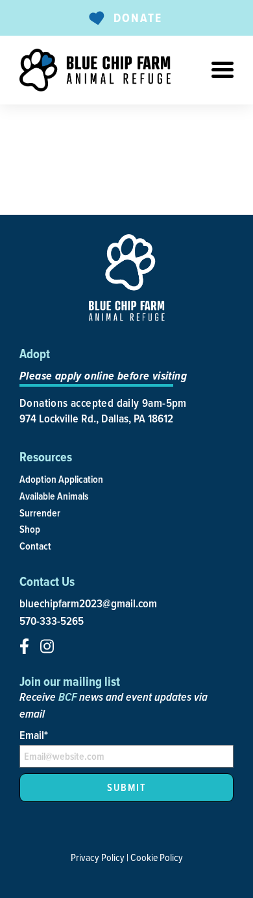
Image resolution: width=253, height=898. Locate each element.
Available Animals (53, 496)
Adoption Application (61, 479)
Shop (29, 529)
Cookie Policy (156, 857)
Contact (35, 546)
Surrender (39, 512)
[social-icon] (24, 646)
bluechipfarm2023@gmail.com (88, 603)
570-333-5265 (51, 621)
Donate (138, 17)
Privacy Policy (98, 857)
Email (33, 735)
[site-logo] (95, 70)
